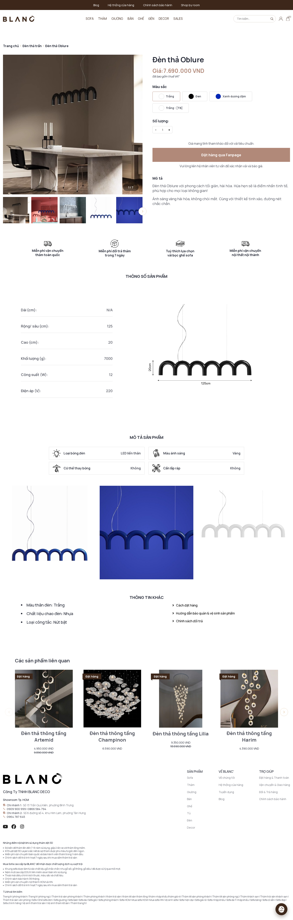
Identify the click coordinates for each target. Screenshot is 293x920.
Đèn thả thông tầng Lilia (181, 733)
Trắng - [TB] (174, 108)
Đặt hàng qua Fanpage (221, 154)
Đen (198, 96)
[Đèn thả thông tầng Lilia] (181, 699)
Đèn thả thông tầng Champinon (112, 736)
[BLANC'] (19, 19)
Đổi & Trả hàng (268, 792)
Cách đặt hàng (187, 605)
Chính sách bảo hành (157, 5)
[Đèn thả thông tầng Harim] (249, 699)
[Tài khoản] (281, 19)
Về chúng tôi (227, 778)
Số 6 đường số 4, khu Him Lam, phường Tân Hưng (54, 813)
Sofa (90, 19)
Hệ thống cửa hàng (121, 5)
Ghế (141, 19)
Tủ (189, 813)
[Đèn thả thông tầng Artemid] (44, 699)
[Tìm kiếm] (271, 18)
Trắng (170, 96)
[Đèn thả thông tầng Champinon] (112, 699)
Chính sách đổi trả (189, 621)
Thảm (102, 19)
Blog (96, 5)
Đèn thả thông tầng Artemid (43, 736)
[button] (142, 211)
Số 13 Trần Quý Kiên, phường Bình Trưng (48, 805)
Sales (178, 19)
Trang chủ (11, 46)
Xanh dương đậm (234, 96)
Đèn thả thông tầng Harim (249, 736)
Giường (117, 19)
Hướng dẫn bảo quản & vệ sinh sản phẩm (205, 613)
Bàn (131, 19)
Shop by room (190, 5)
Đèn (151, 19)
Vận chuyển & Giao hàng (274, 785)
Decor (164, 19)
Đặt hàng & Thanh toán (274, 778)
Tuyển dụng (226, 792)
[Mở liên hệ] (281, 909)
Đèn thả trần (32, 46)
